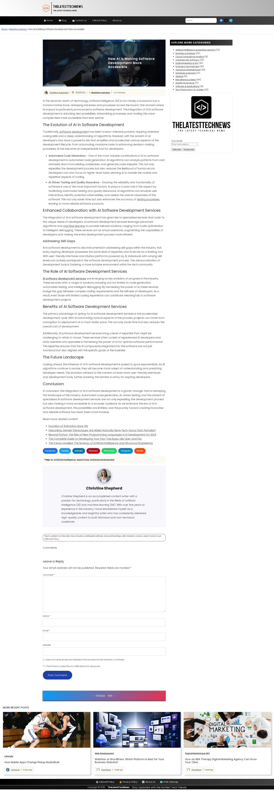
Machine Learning (18, 29)
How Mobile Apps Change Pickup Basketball (31, 762)
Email (46, 630)
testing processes (148, 199)
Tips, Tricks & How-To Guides (190, 89)
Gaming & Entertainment (188, 69)
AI (52, 459)
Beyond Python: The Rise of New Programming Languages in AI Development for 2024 (102, 434)
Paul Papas (106, 770)
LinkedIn (79, 450)
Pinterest (93, 450)
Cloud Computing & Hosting (190, 56)
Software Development (102, 459)
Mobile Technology (185, 82)
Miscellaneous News (186, 79)
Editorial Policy (51, 539)
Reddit (140, 450)
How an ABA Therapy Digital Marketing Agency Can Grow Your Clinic (221, 761)
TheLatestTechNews (118, 787)
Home (4, 29)
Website (47, 645)
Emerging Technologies (187, 66)
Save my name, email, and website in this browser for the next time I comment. (85, 659)
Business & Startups (185, 53)
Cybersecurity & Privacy (187, 59)
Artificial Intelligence (65, 459)
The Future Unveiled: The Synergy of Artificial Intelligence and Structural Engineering (101, 443)
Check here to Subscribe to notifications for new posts (72, 666)
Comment (49, 574)
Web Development (104, 753)
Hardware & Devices (186, 73)
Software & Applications (187, 86)
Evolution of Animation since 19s (68, 426)
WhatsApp (109, 450)
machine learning (74, 226)
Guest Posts (83, 459)
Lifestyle (179, 76)
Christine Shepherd (58, 92)
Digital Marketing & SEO (187, 63)
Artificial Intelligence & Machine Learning (195, 49)
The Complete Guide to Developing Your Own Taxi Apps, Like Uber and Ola (95, 439)
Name (46, 616)
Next (110, 695)
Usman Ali (15, 770)
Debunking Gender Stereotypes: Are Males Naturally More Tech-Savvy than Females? (102, 430)
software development (74, 131)
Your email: (176, 141)
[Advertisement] (76, 63)
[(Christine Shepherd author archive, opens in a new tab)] (104, 481)
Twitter (64, 450)
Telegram (126, 450)
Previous (100, 695)
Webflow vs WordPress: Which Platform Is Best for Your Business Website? (129, 761)
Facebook (50, 450)
